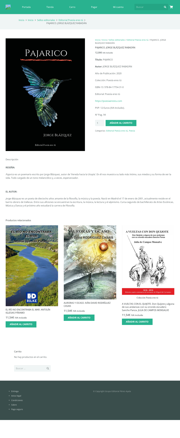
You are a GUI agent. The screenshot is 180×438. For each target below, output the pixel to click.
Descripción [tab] (12, 159)
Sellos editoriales (46, 20)
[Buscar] (165, 7)
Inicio (21, 20)
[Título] (8, 7)
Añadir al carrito (121, 122)
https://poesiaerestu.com (108, 101)
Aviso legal (16, 395)
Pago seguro (17, 409)
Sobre (14, 404)
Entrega (15, 391)
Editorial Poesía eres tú (71, 20)
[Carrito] (171, 7)
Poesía (132, 130)
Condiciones (17, 400)
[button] (80, 42)
